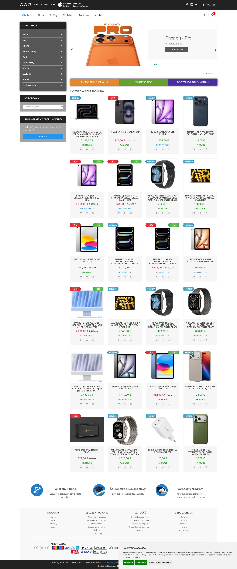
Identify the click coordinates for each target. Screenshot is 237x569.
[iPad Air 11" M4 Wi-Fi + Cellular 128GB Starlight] (200, 239)
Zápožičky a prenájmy (97, 527)
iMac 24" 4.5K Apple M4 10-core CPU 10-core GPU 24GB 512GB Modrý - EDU (87, 325)
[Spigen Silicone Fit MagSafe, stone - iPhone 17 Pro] (200, 366)
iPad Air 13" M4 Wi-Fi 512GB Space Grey (125, 387)
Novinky (53, 517)
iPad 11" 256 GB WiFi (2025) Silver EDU (87, 260)
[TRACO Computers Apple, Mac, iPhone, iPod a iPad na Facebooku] (188, 5)
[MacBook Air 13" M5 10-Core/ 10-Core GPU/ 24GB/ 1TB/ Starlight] (125, 302)
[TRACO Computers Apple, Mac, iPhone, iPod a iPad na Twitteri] (197, 5)
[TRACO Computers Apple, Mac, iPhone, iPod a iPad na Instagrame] (192, 5)
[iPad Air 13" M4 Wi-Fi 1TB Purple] (162, 112)
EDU (98, 162)
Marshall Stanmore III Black (87, 451)
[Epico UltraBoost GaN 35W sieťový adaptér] (162, 430)
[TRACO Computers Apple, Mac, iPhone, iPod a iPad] (37, 4)
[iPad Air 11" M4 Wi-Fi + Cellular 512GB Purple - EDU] (87, 175)
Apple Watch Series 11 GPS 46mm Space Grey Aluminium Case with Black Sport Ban (162, 326)
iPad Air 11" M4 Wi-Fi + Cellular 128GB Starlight (200, 260)
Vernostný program (190, 489)
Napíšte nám (184, 530)
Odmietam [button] (141, 562)
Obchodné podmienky (140, 517)
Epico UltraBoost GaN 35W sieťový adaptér (162, 451)
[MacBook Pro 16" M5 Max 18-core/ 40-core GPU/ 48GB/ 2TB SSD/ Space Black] (87, 112)
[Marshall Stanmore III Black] (87, 430)
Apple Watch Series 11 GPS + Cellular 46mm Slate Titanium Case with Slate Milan (200, 326)
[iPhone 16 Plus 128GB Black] (125, 112)
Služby (53, 15)
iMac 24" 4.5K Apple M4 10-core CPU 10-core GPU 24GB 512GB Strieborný (87, 388)
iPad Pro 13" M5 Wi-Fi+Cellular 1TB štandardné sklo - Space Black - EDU (162, 262)
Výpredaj (53, 524)
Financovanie (96, 524)
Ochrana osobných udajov (140, 520)
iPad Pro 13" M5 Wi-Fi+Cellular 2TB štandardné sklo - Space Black (124, 262)
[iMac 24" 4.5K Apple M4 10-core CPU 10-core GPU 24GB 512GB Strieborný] (87, 366)
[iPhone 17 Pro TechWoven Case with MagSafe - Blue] (200, 112)
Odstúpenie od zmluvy (96, 520)
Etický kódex (184, 524)
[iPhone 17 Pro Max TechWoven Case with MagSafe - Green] (200, 430)
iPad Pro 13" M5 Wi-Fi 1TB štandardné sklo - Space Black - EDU (124, 198)
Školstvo (68, 15)
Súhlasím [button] (128, 562)
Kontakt (99, 15)
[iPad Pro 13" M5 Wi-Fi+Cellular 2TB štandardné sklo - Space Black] (125, 239)
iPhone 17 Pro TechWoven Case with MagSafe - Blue (200, 133)
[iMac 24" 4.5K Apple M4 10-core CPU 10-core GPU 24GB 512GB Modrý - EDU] (87, 302)
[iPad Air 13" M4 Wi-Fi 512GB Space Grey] (125, 366)
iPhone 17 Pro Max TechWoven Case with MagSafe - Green (200, 452)
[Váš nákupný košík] (212, 14)
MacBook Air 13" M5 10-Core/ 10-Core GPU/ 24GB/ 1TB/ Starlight (125, 325)
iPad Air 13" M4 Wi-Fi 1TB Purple (163, 133)
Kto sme (183, 517)
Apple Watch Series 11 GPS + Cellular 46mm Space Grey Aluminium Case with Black (162, 198)
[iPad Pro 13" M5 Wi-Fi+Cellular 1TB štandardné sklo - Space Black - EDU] (162, 239)
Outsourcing (97, 533)
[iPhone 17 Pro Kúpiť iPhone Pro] (114, 44)
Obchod (27, 15)
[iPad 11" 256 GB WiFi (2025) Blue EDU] (162, 366)
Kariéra (184, 527)
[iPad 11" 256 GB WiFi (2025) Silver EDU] (87, 239)
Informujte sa (162, 145)
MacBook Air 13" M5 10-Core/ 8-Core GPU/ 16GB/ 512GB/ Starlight (200, 198)
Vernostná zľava (143, 82)
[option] (143, 44)
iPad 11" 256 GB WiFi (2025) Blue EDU (163, 387)
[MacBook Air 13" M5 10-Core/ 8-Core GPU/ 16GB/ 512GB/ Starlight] (200, 175)
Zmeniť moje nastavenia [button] (160, 562)
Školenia (96, 530)
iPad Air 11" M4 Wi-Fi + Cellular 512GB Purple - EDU (87, 198)
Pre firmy (83, 15)
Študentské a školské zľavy (128, 489)
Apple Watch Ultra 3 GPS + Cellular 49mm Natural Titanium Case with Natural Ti (124, 453)
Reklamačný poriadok (97, 517)
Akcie (41, 15)
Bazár (53, 527)
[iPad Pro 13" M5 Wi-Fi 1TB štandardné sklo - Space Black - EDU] (125, 175)
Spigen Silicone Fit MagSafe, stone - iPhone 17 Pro (200, 387)
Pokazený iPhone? (65, 489)
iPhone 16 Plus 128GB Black (124, 132)
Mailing (43, 137)
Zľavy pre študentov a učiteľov (193, 82)
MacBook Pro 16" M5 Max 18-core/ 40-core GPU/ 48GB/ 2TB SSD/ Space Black (87, 134)
